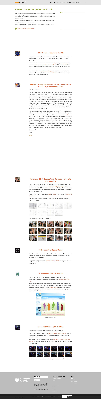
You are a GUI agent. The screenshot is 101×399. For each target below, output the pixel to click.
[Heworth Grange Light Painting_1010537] (46, 354)
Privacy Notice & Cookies (57, 378)
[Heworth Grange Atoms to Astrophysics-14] (50, 223)
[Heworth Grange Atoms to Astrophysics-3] (50, 238)
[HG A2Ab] (50, 213)
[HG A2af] (59, 205)
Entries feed (73, 379)
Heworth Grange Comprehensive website (26, 28)
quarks (49, 194)
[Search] (80, 2)
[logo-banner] (20, 2)
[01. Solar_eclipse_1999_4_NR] (17, 250)
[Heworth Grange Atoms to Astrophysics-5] (33, 238)
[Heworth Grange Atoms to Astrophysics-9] (42, 231)
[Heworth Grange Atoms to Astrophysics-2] (59, 238)
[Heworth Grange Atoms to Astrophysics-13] (59, 223)
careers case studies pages (46, 71)
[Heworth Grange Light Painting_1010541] (61, 348)
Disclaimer (54, 380)
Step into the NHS (53, 287)
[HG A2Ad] (33, 213)
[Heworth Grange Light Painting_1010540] (68, 348)
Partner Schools (55, 391)
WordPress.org (74, 383)
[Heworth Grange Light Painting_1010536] (54, 354)
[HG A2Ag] (50, 205)
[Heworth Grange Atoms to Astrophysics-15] (42, 223)
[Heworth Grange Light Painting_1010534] (68, 354)
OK (64, 396)
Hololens (36, 64)
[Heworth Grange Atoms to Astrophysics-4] (42, 238)
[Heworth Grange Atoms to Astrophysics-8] (50, 231)
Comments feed (74, 381)
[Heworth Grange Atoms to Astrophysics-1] (67, 238)
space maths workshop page (53, 260)
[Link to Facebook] (85, 2)
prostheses (45, 64)
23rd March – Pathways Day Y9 (50, 53)
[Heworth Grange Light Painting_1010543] (17, 327)
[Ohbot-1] (17, 53)
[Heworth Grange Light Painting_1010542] (54, 348)
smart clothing (51, 64)
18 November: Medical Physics (50, 273)
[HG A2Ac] (42, 213)
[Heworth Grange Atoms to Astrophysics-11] (67, 223)
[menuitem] (53, 2)
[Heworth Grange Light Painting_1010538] (39, 354)
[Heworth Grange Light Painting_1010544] (39, 348)
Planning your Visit (56, 386)
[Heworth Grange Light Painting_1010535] (61, 354)
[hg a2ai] (33, 205)
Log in (72, 378)
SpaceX (66, 114)
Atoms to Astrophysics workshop (55, 186)
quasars (54, 194)
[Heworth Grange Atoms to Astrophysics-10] (33, 231)
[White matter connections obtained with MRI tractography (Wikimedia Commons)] (17, 274)
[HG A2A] (59, 213)
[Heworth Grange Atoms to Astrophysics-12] (33, 223)
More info (69, 396)
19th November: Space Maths (50, 250)
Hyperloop (56, 63)
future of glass (63, 64)
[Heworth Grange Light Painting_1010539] (32, 354)
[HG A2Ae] (67, 205)
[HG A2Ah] (42, 205)
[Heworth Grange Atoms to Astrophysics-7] (17, 179)
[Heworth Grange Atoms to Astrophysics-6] (67, 231)
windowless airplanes (65, 63)
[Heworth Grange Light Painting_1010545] (32, 348)
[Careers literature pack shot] (17, 85)
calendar (54, 72)
